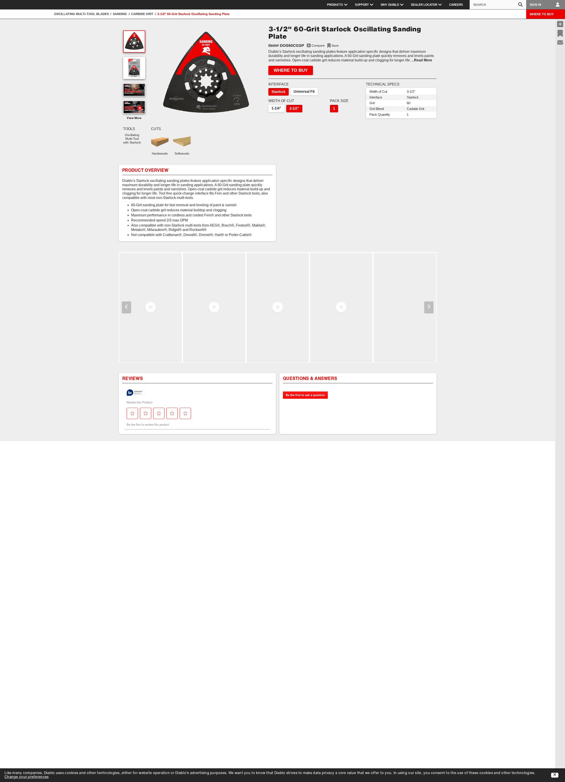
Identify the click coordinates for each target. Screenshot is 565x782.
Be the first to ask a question (305, 395)
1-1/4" (276, 108)
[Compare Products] (560, 24)
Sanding (120, 14)
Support (362, 4)
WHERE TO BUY (542, 14)
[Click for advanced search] (520, 4)
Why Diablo (390, 4)
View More (134, 118)
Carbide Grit (142, 14)
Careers (456, 4)
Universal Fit (304, 91)
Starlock (278, 92)
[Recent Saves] (560, 33)
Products (335, 4)
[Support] (560, 42)
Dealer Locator (424, 4)
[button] (206, 75)
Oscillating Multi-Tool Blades (81, 14)
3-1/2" (294, 108)
